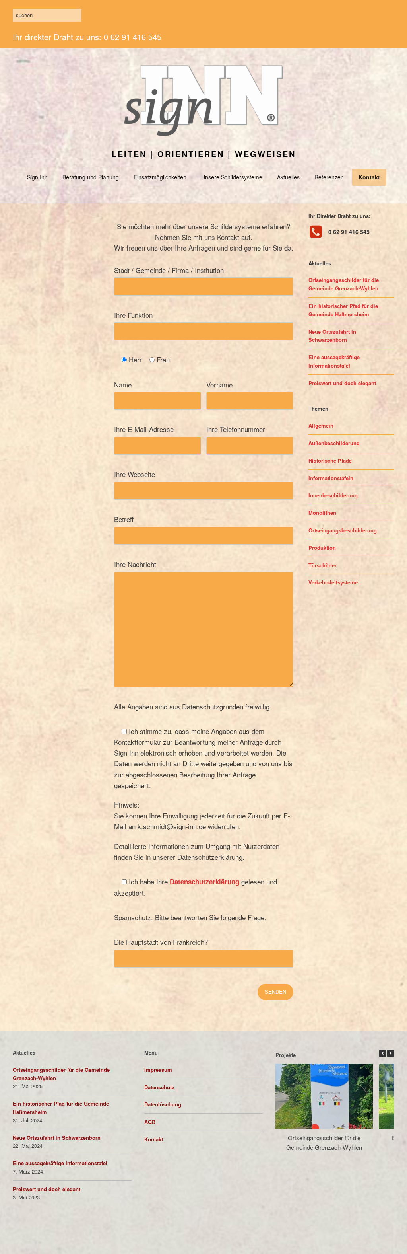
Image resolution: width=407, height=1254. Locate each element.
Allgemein (320, 425)
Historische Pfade (330, 460)
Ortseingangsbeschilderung (342, 530)
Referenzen (329, 177)
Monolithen (322, 512)
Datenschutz (159, 1087)
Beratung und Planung (90, 177)
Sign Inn (37, 177)
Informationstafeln (330, 478)
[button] (390, 1053)
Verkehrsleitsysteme (333, 582)
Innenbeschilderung (333, 495)
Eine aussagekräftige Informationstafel (334, 361)
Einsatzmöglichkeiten (160, 177)
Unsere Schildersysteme (231, 177)
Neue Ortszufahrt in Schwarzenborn (332, 336)
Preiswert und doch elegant (342, 383)
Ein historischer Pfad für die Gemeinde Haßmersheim (343, 310)
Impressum (158, 1069)
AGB (149, 1121)
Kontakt (369, 177)
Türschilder (322, 565)
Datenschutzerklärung (204, 881)
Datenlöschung (162, 1104)
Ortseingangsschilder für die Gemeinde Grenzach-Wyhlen (343, 284)
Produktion (322, 547)
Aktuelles (288, 177)
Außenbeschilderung (334, 443)
